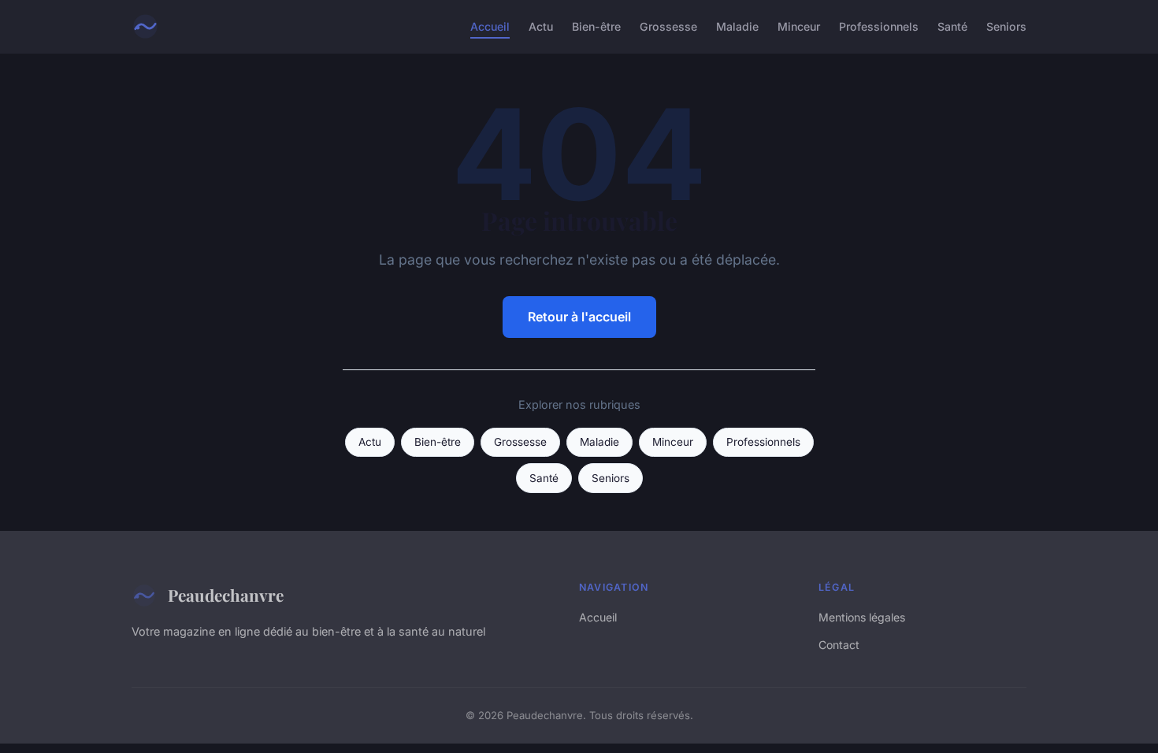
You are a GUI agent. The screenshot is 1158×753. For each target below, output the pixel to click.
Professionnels (879, 26)
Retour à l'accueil (579, 317)
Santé (952, 26)
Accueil (490, 26)
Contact (838, 644)
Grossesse (668, 26)
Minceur (799, 26)
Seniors (1006, 26)
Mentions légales (861, 617)
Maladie (737, 26)
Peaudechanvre (226, 595)
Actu (541, 26)
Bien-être (596, 26)
